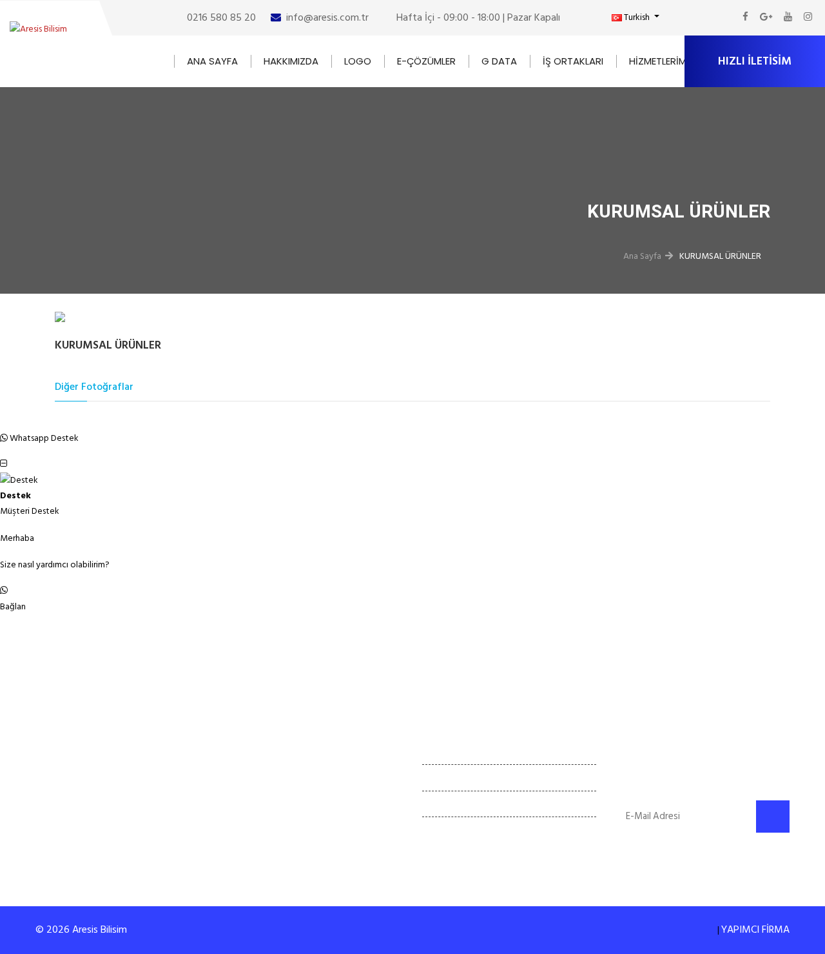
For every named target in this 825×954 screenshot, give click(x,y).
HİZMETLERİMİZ (662, 61)
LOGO (357, 61)
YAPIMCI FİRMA (755, 929)
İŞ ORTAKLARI (573, 61)
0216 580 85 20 (221, 17)
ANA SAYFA (212, 61)
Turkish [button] (637, 17)
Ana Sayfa (642, 256)
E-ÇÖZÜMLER (426, 61)
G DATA (499, 61)
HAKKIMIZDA (291, 61)
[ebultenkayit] (773, 816)
